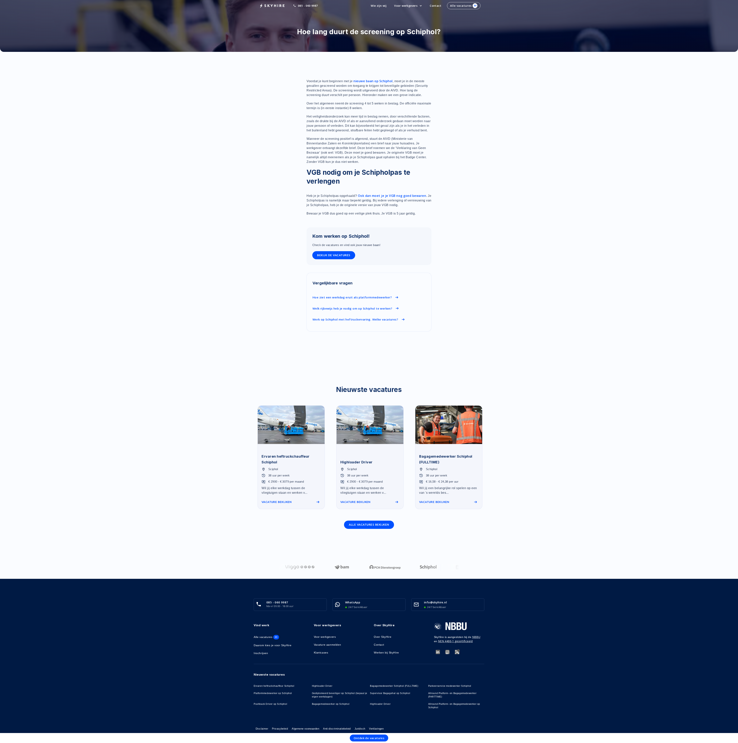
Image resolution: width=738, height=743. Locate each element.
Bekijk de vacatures (333, 255)
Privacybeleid (280, 728)
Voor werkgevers (325, 636)
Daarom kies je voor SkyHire (272, 645)
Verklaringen (376, 728)
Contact (435, 5)
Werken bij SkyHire (386, 652)
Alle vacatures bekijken (369, 524)
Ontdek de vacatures (369, 738)
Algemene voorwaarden (305, 728)
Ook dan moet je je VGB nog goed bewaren (392, 196)
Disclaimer (262, 728)
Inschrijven (261, 653)
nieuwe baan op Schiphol (373, 81)
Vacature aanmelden (327, 644)
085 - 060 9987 (308, 5)
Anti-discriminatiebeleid (337, 728)
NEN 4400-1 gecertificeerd (455, 641)
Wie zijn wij (378, 5)
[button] (408, 5)
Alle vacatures (463, 5)
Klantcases (321, 652)
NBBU (476, 637)
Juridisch (360, 728)
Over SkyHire (382, 636)
